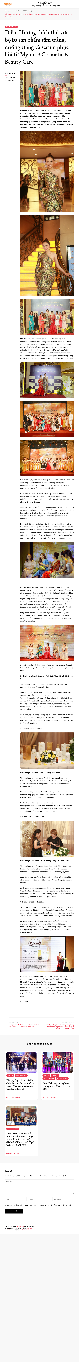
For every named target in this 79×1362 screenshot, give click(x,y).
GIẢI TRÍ (10, 1075)
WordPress (25, 1230)
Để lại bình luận (11, 81)
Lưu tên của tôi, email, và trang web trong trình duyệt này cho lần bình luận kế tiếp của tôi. (39, 1205)
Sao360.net (45, 3)
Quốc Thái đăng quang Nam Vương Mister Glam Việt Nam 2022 (56, 1086)
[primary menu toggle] (2, 4)
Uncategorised (62, 1078)
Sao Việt (55, 1075)
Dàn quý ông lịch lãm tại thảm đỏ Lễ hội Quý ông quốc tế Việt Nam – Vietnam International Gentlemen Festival (20, 1084)
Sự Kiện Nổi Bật (11, 26)
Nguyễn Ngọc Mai (10, 73)
